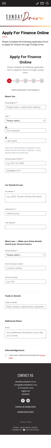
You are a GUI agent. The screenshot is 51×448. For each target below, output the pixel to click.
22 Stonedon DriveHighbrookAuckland (25, 391)
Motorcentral (32, 430)
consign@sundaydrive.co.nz (25, 385)
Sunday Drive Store (25, 411)
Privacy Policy (25, 422)
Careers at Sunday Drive (25, 406)
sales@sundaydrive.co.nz (25, 381)
